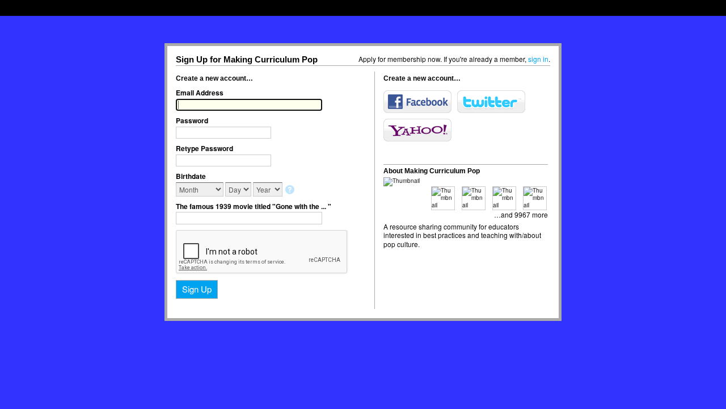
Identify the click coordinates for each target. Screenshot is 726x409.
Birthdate (191, 176)
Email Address (199, 92)
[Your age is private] (290, 190)
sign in (538, 59)
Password (192, 120)
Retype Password (204, 148)
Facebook (417, 101)
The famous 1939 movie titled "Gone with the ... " (253, 206)
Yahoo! (417, 130)
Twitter (491, 101)
